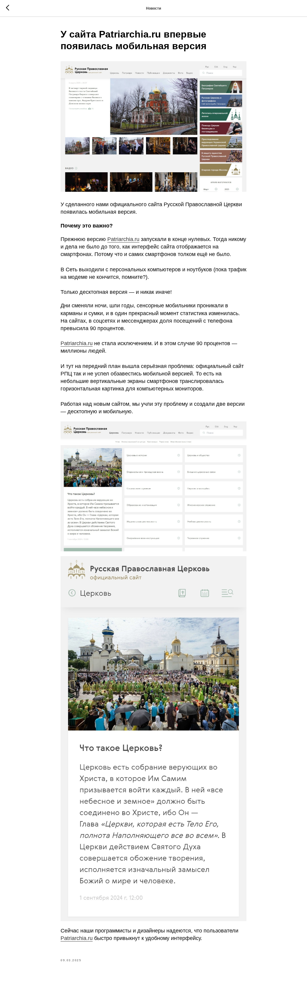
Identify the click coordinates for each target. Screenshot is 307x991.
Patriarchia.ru (123, 239)
